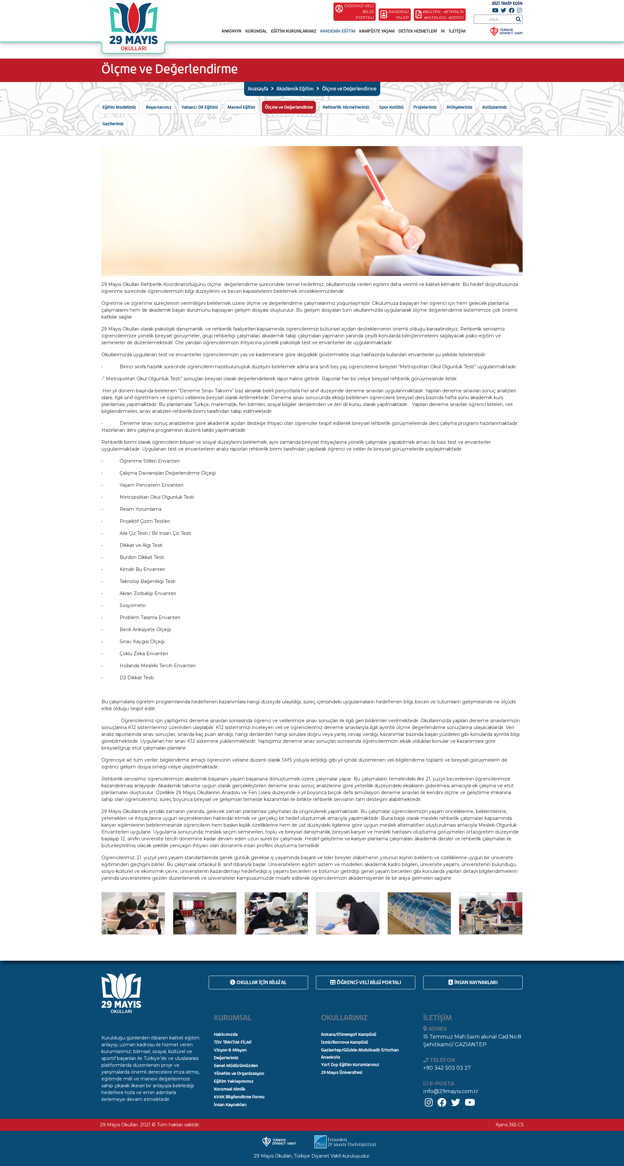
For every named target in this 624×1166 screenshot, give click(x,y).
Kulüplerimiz (494, 107)
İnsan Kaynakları (476, 982)
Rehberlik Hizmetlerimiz (346, 107)
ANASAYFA (231, 31)
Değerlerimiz (226, 1058)
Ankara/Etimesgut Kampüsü (348, 1034)
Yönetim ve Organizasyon (239, 1073)
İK (443, 31)
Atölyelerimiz (460, 107)
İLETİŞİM (457, 31)
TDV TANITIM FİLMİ (233, 1042)
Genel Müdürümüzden (236, 1065)
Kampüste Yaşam (377, 31)
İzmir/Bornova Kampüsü (344, 1042)
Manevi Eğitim (241, 107)
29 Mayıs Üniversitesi (341, 1072)
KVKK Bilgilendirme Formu (239, 1097)
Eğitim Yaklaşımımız (234, 1081)
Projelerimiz (425, 107)
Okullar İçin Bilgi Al (262, 982)
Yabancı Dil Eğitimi (199, 107)
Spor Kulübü (391, 107)
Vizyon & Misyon (230, 1050)
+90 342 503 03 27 (447, 1068)
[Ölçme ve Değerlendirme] (133, 913)
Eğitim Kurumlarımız (293, 31)
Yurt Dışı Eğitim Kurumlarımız (350, 1064)
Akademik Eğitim (337, 31)
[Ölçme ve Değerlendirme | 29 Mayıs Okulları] (133, 30)
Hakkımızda (226, 1034)
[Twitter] (455, 1104)
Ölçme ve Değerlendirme (289, 107)
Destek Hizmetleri (417, 31)
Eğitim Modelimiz (119, 107)
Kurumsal (256, 31)
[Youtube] (470, 1104)
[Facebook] (442, 1104)
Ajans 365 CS (510, 1125)
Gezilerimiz (113, 124)
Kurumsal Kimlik (229, 1089)
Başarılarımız (159, 107)
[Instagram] (429, 1104)
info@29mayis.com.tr (450, 1091)
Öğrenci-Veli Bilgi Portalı (369, 982)
